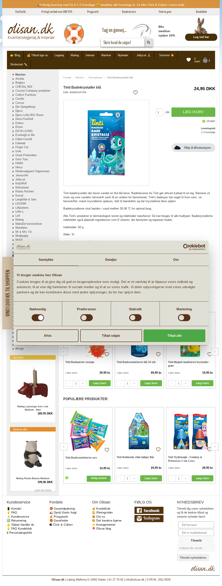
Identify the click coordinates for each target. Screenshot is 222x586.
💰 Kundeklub (101, 508)
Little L (19, 211)
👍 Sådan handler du (20, 524)
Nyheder (123, 55)
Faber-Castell (23, 139)
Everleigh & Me (25, 135)
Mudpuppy (21, 235)
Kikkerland (22, 187)
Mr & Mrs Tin (23, 231)
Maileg (75, 55)
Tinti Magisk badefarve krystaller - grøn (189, 364)
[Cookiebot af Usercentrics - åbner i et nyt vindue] (186, 247)
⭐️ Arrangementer (104, 524)
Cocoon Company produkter (32, 90)
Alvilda (19, 78)
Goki (18, 151)
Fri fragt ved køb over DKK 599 (56, 11)
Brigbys (20, 82)
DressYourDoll (24, 119)
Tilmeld (196, 540)
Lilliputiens (22, 207)
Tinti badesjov (95, 77)
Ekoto (19, 127)
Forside (67, 77)
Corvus (19, 102)
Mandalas (21, 227)
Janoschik (21, 175)
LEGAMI (20, 203)
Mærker (106, 55)
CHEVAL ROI (23, 86)
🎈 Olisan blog (101, 528)
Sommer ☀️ (166, 55)
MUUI (19, 239)
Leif (17, 215)
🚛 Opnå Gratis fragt (63, 512)
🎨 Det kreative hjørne (106, 520)
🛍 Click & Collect (61, 524)
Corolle (19, 98)
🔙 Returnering (16, 520)
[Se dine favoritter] (188, 60)
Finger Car (21, 147)
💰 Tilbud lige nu (37, 55)
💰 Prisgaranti (58, 516)
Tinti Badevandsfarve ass (81, 457)
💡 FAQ (12, 512)
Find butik (20, 11)
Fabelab (20, 143)
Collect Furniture (25, 94)
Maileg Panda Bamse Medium (32, 478)
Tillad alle (174, 335)
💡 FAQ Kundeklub (19, 528)
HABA (19, 163)
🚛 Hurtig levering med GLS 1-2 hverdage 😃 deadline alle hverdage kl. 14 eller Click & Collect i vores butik (111, 5)
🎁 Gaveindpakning (62, 508)
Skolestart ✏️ (18, 64)
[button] (7, 293)
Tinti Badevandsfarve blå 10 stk (136, 362)
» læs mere (71, 372)
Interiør (90, 55)
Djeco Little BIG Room (29, 115)
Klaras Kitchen (24, 191)
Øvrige (19, 348)
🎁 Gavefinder (58, 520)
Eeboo (19, 123)
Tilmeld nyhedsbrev (193, 557)
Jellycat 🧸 (144, 55)
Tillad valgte (111, 335)
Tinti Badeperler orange (79, 362)
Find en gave (165, 11)
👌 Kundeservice (18, 516)
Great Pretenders (26, 155)
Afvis (48, 335)
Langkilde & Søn (25, 199)
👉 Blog (15, 55)
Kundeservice (129, 11)
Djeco (19, 110)
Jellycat (20, 179)
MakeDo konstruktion (28, 223)
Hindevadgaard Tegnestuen (32, 171)
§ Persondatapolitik (19, 532)
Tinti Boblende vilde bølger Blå (135, 457)
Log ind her (201, 37)
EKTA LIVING (24, 131)
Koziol (19, 195)
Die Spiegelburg (25, 106)
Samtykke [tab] (46, 259)
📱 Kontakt (14, 508)
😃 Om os (98, 516)
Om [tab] (176, 259)
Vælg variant (98, 478)
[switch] (86, 317)
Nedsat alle (20, 429)
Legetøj (59, 55)
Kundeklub (201, 11)
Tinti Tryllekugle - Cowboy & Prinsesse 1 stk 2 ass (185, 459)
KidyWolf (21, 183)
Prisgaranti (93, 11)
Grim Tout (21, 159)
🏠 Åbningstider (102, 512)
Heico (19, 167)
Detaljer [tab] (111, 259)
